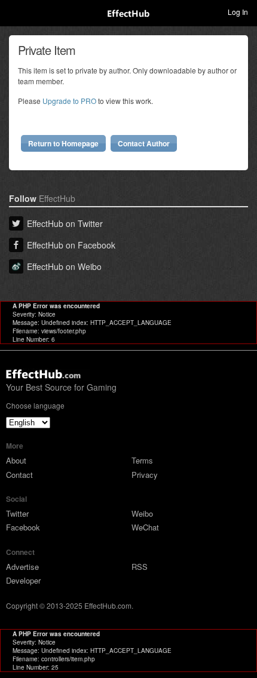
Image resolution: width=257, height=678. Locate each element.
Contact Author (144, 143)
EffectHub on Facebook (71, 245)
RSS (139, 566)
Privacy (144, 474)
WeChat (145, 527)
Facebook (23, 527)
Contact (19, 474)
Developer (23, 580)
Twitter (17, 513)
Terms (142, 460)
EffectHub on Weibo (64, 266)
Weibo (142, 513)
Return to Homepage (63, 143)
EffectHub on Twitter (65, 223)
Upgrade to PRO (69, 101)
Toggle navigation (14, 11)
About (16, 460)
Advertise (22, 566)
